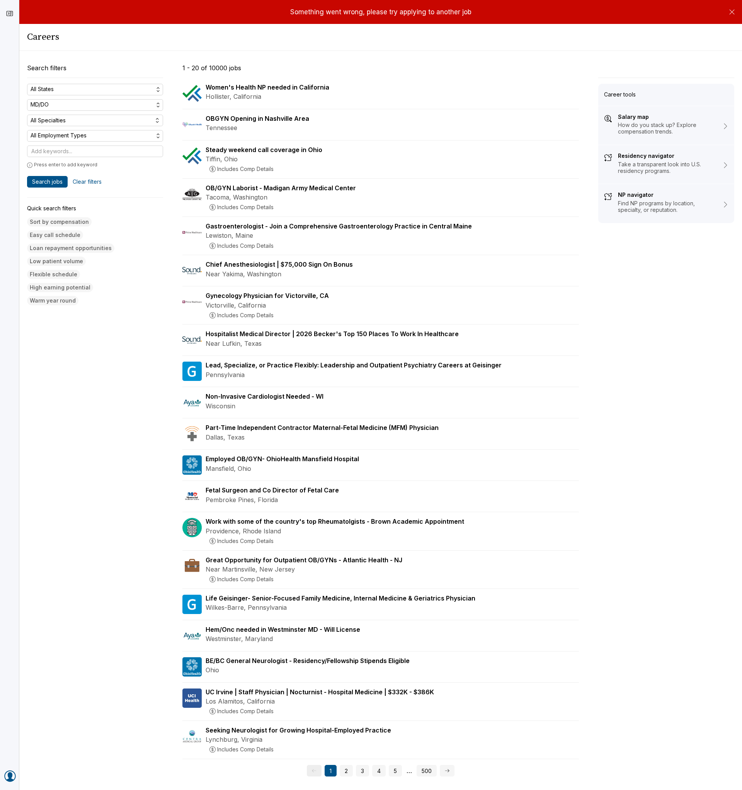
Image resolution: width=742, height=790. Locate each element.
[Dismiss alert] (732, 12)
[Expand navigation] (9, 13)
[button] (59, 222)
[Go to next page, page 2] (447, 770)
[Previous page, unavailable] (314, 770)
